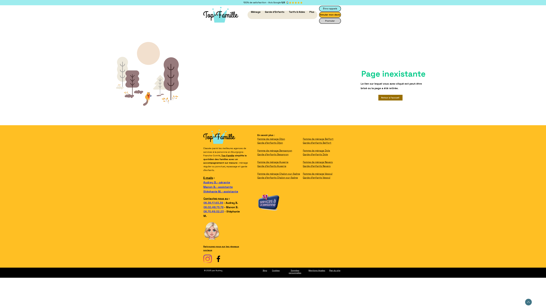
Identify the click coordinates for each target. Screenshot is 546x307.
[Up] (528, 302)
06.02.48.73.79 (213, 207)
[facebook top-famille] (218, 259)
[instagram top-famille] (207, 259)
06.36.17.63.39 (213, 203)
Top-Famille (227, 155)
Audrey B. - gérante (216, 182)
